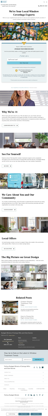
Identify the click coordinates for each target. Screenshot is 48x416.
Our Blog (6, 385)
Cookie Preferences (24, 390)
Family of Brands (8, 375)
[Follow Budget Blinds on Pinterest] (40, 395)
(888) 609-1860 (43, 6)
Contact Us (7, 372)
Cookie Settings (12, 414)
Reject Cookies (24, 414)
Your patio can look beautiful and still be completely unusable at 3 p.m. (29, 310)
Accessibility (31, 388)
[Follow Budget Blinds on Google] (42, 367)
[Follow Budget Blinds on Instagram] (28, 395)
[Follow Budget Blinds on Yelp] (40, 367)
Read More (21, 342)
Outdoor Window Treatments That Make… (26, 303)
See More (6, 166)
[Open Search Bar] (44, 2)
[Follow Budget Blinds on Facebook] (34, 367)
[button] (5, 6)
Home (12, 87)
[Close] (46, 409)
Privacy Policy (24, 77)
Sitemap (4, 388)
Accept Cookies (36, 414)
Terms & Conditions (21, 388)
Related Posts (24, 297)
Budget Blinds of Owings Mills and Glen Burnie (21, 87)
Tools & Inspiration (9, 381)
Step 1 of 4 (24, 56)
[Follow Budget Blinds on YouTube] (34, 395)
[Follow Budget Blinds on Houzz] (31, 395)
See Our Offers (8, 248)
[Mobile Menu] (46, 2)
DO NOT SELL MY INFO (41, 388)
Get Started (24, 63)
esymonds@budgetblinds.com (8, 341)
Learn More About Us (9, 125)
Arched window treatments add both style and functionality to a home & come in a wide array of (31, 323)
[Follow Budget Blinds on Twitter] (37, 367)
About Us (6, 378)
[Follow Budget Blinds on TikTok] (42, 395)
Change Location (12, 335)
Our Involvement (8, 209)
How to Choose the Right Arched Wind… (27, 317)
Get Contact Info (12, 6)
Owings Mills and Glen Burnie (9, 4)
